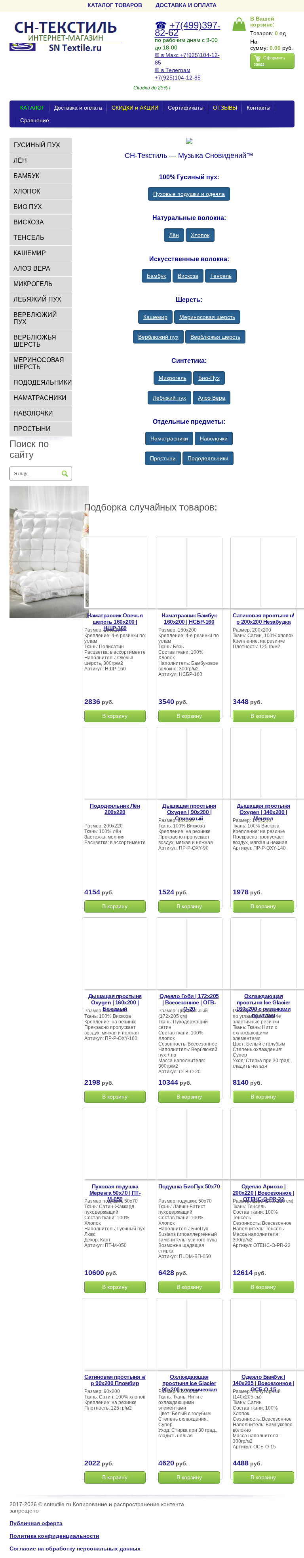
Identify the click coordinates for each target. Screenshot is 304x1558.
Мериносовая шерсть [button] (207, 317)
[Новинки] (49, 551)
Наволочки (33, 413)
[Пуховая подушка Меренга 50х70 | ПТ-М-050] (135, 1144)
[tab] (41, 145)
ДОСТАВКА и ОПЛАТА (186, 5)
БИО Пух (27, 206)
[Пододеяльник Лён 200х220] (135, 764)
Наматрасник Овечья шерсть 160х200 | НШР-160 (114, 621)
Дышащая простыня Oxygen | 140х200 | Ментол (263, 812)
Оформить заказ (269, 60)
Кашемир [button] (155, 317)
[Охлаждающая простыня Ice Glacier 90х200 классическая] (209, 1335)
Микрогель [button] (172, 378)
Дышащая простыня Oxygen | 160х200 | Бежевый (115, 1002)
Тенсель (28, 237)
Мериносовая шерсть (38, 363)
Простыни (32, 428)
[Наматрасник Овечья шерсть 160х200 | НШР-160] (135, 573)
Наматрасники (39, 398)
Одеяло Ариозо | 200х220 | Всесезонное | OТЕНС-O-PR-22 (263, 1192)
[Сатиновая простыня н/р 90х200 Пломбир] (135, 1335)
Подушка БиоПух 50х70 (189, 1186)
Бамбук (26, 176)
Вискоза (28, 222)
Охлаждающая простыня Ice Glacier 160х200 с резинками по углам (263, 1005)
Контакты (258, 107)
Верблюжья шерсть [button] (215, 337)
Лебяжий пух (37, 299)
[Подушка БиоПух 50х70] (209, 1144)
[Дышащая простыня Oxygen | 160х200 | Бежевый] (135, 954)
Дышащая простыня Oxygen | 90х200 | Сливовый (189, 812)
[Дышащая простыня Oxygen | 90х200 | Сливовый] (209, 764)
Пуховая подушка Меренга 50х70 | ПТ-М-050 (115, 1192)
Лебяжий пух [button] (169, 398)
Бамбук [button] (156, 276)
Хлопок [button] (200, 235)
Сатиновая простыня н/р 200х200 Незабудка (263, 618)
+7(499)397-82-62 (187, 29)
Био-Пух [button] (209, 378)
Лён (20, 160)
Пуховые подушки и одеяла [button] (189, 194)
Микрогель (33, 284)
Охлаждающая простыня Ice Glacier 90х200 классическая (189, 1383)
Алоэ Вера (31, 268)
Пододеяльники (42, 382)
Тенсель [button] (221, 276)
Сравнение (34, 120)
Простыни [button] (163, 458)
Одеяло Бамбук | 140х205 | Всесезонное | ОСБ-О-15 (263, 1383)
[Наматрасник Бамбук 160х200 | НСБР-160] (209, 573)
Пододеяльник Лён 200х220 (115, 809)
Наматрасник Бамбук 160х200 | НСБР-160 (189, 618)
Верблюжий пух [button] (158, 337)
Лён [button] (174, 235)
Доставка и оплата (78, 107)
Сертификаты (185, 107)
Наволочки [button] (214, 438)
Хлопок (26, 191)
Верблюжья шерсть (34, 341)
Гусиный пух (36, 145)
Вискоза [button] (188, 276)
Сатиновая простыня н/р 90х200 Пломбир (115, 1380)
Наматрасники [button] (169, 438)
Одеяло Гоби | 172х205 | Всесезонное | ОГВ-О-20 (189, 1002)
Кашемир (29, 253)
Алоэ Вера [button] (211, 398)
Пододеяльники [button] (208, 458)
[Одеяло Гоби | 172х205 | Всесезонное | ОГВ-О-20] (209, 954)
